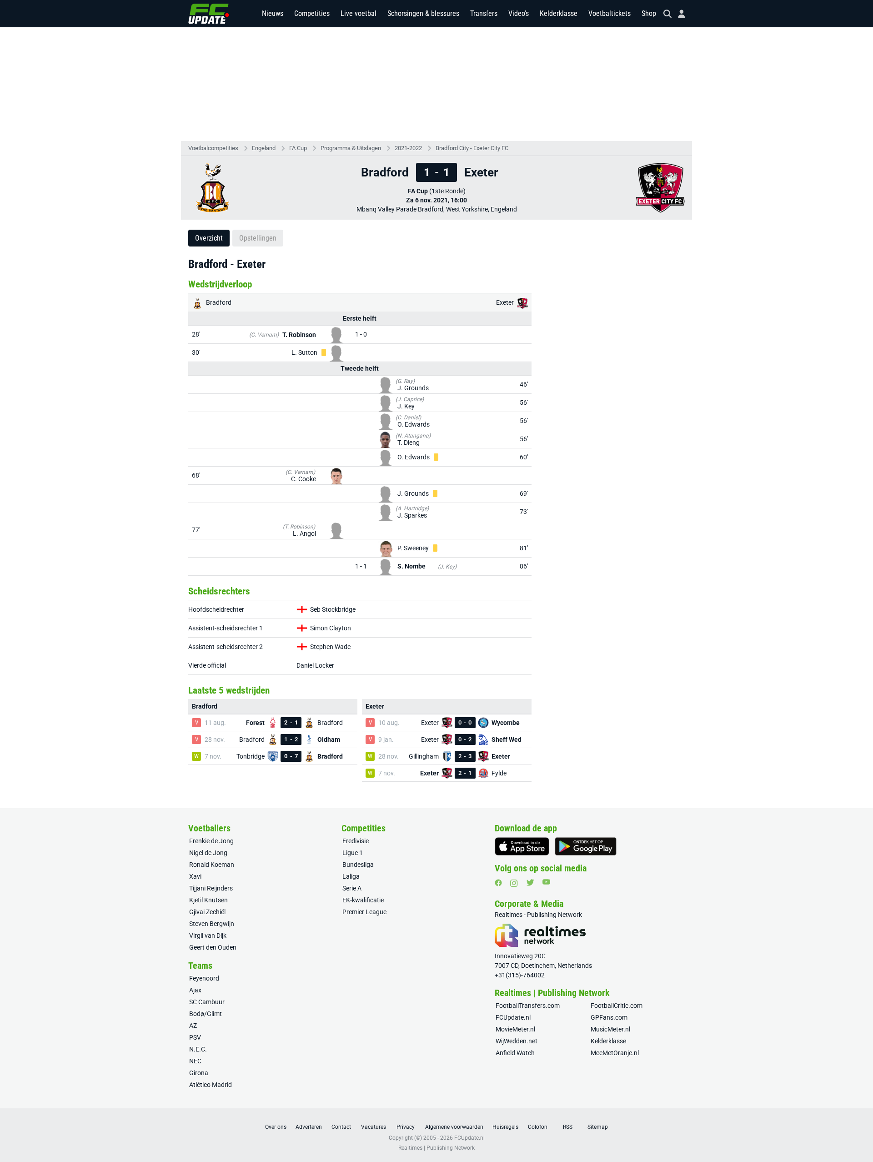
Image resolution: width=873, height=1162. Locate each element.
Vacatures (373, 1127)
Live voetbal (358, 13)
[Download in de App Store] (522, 846)
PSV (195, 1037)
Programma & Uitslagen (351, 148)
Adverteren (309, 1127)
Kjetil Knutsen (208, 900)
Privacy (405, 1127)
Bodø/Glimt (205, 1013)
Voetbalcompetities (213, 148)
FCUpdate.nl (513, 1017)
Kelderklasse (558, 13)
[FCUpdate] (208, 14)
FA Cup (298, 148)
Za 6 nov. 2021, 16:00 (436, 200)
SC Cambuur (207, 1002)
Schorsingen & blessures (423, 13)
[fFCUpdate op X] (530, 882)
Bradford (218, 302)
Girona (198, 1072)
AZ (193, 1025)
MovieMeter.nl (515, 1029)
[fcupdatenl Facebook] (498, 882)
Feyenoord (204, 978)
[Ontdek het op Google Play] (586, 846)
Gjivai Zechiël (207, 912)
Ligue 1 (352, 852)
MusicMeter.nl (610, 1029)
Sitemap (597, 1127)
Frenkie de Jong (211, 841)
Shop (649, 13)
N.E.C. (198, 1049)
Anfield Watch (515, 1052)
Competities (312, 13)
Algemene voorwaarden (454, 1127)
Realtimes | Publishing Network (436, 1148)
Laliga (351, 876)
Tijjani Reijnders (211, 888)
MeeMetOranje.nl (615, 1052)
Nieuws (272, 13)
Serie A (351, 888)
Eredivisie (355, 841)
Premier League (364, 912)
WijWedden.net (516, 1041)
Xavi (195, 876)
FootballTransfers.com (528, 1005)
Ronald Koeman (211, 864)
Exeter (505, 302)
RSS (567, 1127)
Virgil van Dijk (207, 935)
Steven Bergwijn (211, 923)
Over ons (275, 1127)
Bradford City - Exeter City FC (472, 148)
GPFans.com (609, 1017)
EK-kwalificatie (363, 900)
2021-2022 (408, 148)
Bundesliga (358, 864)
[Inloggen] (678, 14)
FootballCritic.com (616, 1005)
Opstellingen (257, 238)
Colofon (537, 1127)
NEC (195, 1061)
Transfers (483, 13)
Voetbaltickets (609, 13)
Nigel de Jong (208, 852)
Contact (341, 1127)
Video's (518, 13)
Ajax (195, 990)
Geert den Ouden (212, 947)
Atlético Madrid (210, 1084)
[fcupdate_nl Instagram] (514, 883)
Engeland (264, 148)
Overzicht (209, 238)
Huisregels (505, 1127)
